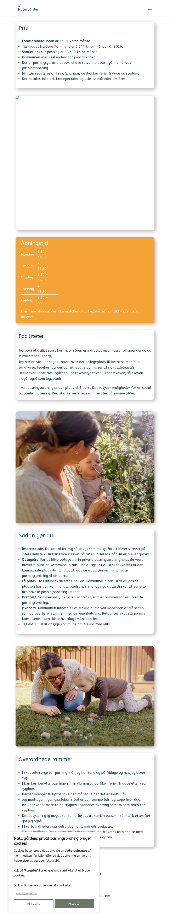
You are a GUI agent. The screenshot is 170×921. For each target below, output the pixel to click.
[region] (54, 872)
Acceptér (74, 903)
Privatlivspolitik (26, 893)
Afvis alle (33, 903)
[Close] (95, 835)
